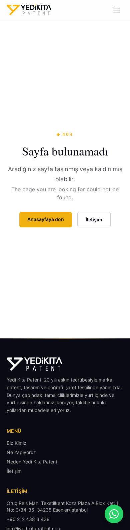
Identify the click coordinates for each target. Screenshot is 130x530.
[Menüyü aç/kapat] (116, 10)
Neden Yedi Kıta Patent (32, 461)
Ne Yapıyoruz (21, 452)
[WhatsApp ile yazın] (114, 514)
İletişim (94, 219)
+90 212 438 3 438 (28, 519)
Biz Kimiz (16, 443)
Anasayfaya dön (45, 219)
